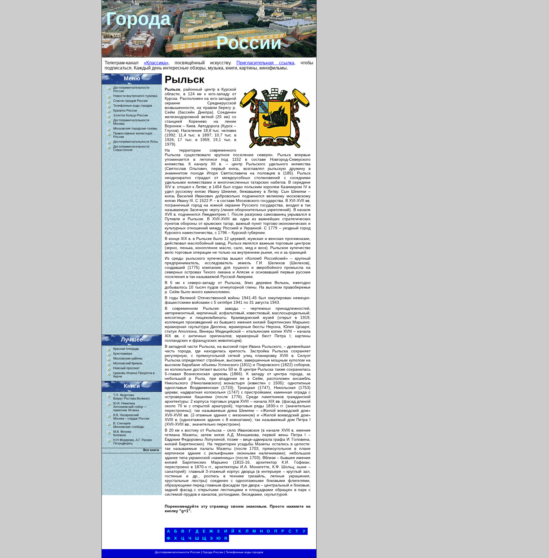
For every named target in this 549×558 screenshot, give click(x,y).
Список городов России (130, 100)
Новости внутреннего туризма (135, 96)
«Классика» (156, 62)
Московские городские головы (135, 128)
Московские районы (127, 358)
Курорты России (125, 110)
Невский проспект (126, 368)
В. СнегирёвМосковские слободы (128, 425)
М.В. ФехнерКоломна (122, 433)
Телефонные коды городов (132, 105)
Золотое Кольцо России (130, 115)
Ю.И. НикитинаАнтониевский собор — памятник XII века (130, 407)
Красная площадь (126, 348)
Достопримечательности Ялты (135, 141)
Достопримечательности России (177, 552)
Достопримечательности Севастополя (131, 148)
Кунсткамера (122, 353)
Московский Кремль (127, 363)
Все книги (151, 450)
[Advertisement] (129, 241)
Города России (213, 552)
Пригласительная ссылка (265, 62)
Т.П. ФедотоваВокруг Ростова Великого (131, 396)
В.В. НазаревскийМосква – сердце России (131, 416)
